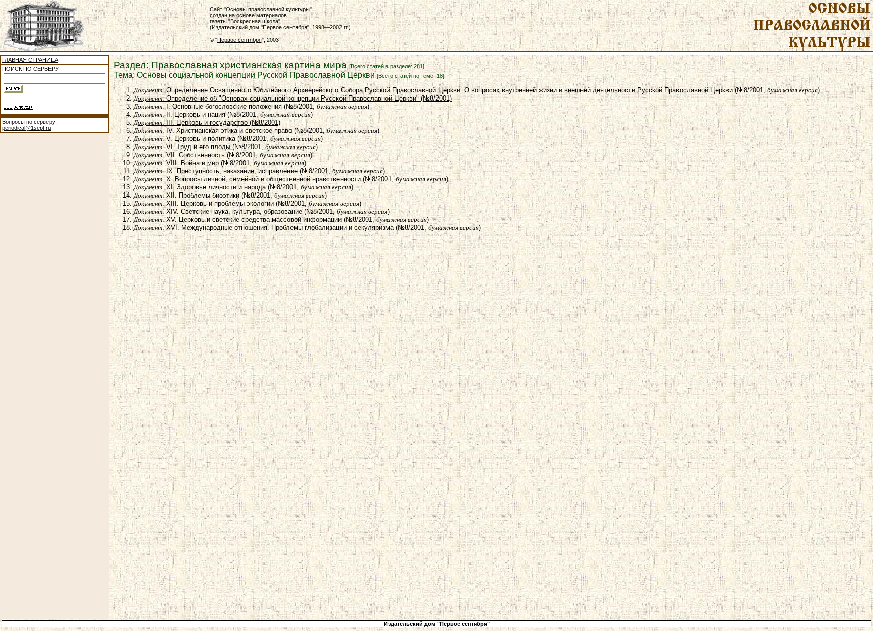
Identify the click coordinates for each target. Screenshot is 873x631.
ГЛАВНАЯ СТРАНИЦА (30, 60)
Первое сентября (285, 27)
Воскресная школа (254, 21)
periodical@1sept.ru (26, 128)
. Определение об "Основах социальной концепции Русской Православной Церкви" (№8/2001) (293, 98)
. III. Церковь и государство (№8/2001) (207, 122)
